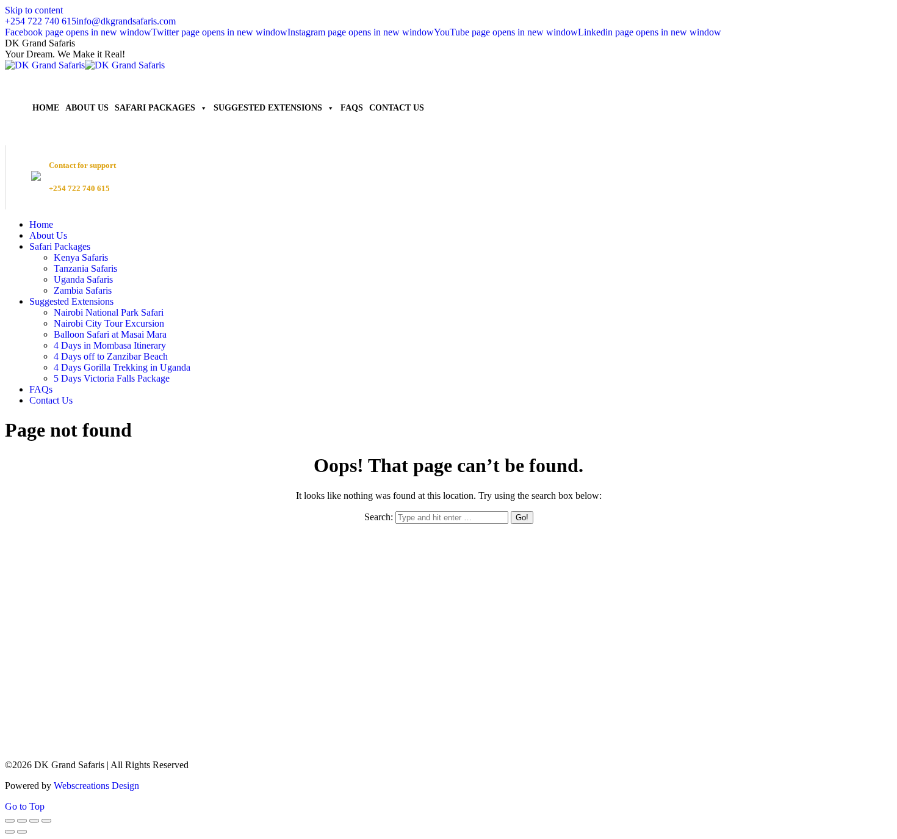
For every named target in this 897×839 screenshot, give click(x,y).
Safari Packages (155, 107)
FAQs (351, 107)
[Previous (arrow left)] (10, 832)
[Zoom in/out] (46, 821)
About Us (87, 107)
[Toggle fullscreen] (34, 821)
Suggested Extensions (268, 107)
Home (45, 107)
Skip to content (34, 10)
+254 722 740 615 (40, 21)
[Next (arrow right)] (22, 832)
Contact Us (396, 107)
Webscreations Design (96, 785)
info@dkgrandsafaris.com (126, 21)
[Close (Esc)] (10, 821)
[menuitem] (41, 224)
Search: (378, 517)
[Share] (22, 821)
